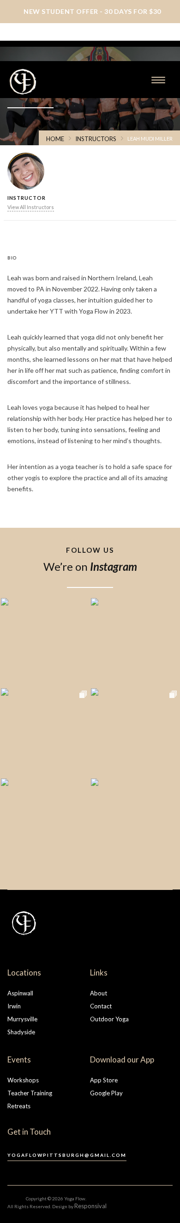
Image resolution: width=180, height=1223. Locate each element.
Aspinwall (20, 993)
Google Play (106, 1093)
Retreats (18, 1106)
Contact (101, 1006)
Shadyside (21, 1032)
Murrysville (22, 1019)
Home (55, 138)
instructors (95, 138)
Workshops (23, 1080)
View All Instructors (30, 207)
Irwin (14, 1006)
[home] (49, 81)
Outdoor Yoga (109, 1019)
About (98, 993)
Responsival (90, 1206)
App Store (104, 1080)
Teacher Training (29, 1093)
